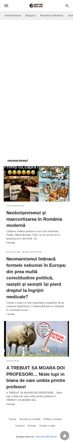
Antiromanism (15, 206)
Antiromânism (13, 15)
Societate (12, 361)
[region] (36, 125)
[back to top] (64, 435)
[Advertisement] (36, 58)
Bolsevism (13, 252)
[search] (67, 6)
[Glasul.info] (36, 5)
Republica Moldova (51, 15)
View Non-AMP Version (46, 437)
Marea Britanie (32, 252)
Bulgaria (31, 15)
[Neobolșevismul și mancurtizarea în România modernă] (36, 184)
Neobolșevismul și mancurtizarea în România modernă (34, 219)
